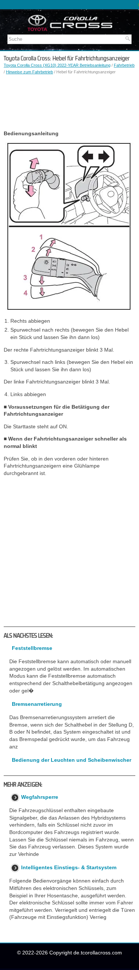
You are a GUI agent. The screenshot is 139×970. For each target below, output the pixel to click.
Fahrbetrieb (124, 65)
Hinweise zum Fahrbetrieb (29, 72)
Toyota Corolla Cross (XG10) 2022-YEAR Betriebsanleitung (57, 65)
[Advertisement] (69, 102)
